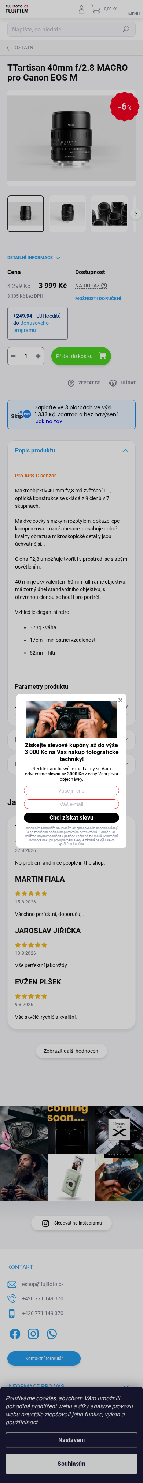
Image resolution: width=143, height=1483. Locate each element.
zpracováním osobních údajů (97, 828)
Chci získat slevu (72, 817)
